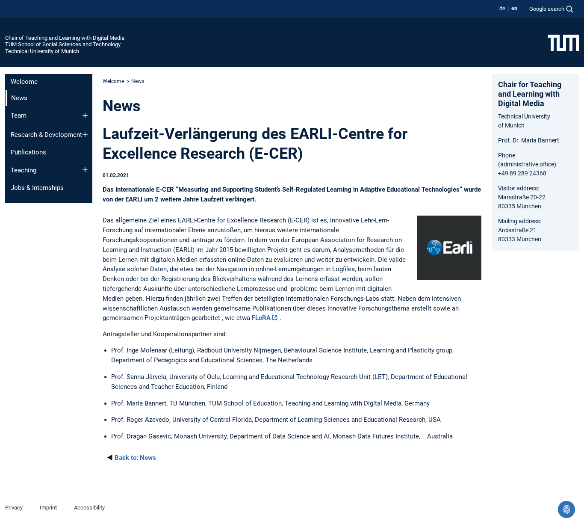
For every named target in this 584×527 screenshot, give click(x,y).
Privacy (14, 507)
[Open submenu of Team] (85, 115)
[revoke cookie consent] (566, 509)
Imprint (48, 507)
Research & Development (46, 135)
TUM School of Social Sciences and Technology (63, 44)
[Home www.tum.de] (563, 42)
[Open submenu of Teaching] (85, 170)
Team (19, 115)
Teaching (23, 170)
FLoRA (261, 318)
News (135, 458)
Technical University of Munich (42, 51)
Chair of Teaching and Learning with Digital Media (64, 38)
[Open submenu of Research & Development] (85, 135)
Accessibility (89, 507)
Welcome (24, 82)
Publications (28, 152)
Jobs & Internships (37, 188)
